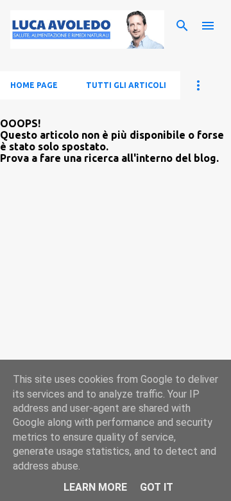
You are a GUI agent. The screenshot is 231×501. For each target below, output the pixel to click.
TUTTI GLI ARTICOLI (126, 85)
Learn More (95, 487)
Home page (34, 85)
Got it (156, 487)
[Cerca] (182, 25)
